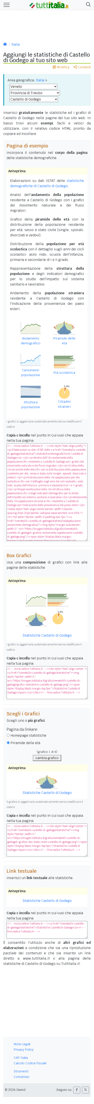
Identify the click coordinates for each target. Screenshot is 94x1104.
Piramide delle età (25, 743)
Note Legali (22, 1044)
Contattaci (21, 1077)
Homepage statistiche (28, 735)
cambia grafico (47, 758)
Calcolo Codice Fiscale (30, 1063)
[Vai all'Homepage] (49, 5)
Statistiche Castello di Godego (47, 900)
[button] (87, 4)
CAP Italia (21, 1058)
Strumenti (21, 1071)
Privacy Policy (23, 1050)
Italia (15, 44)
